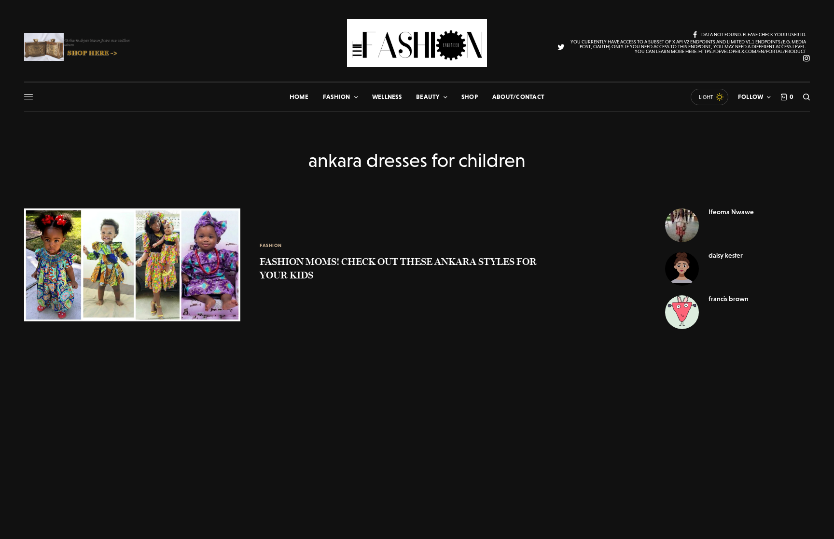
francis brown (729, 298)
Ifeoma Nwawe (731, 211)
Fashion (271, 245)
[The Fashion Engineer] (417, 43)
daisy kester (726, 255)
